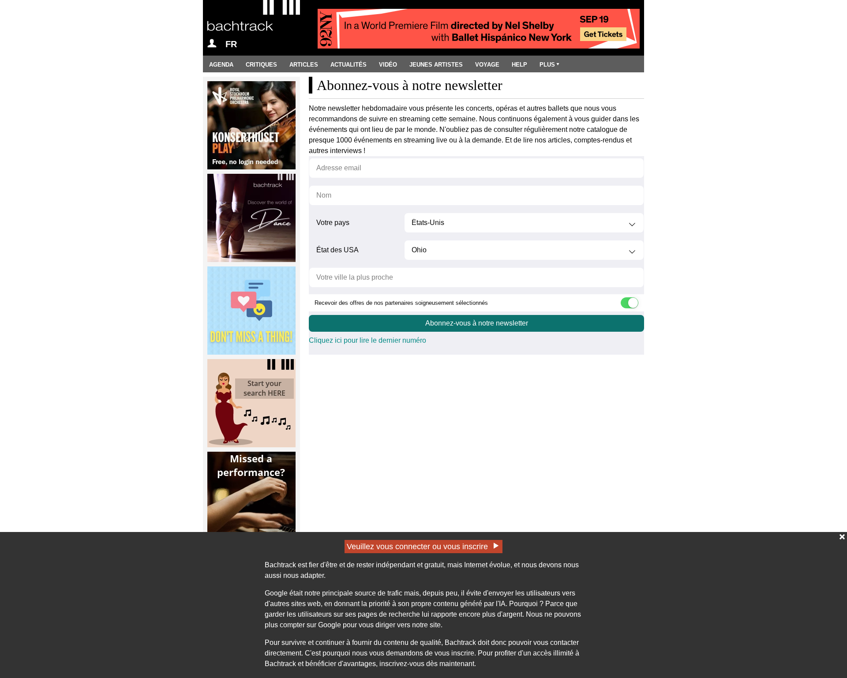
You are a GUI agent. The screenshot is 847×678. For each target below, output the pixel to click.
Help (519, 64)
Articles (303, 64)
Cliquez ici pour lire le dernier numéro (367, 340)
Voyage (487, 64)
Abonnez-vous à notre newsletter (476, 323)
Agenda (221, 64)
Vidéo (388, 64)
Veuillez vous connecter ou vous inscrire (417, 546)
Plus (547, 64)
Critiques (261, 64)
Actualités (348, 64)
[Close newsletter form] (842, 536)
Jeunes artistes (436, 64)
